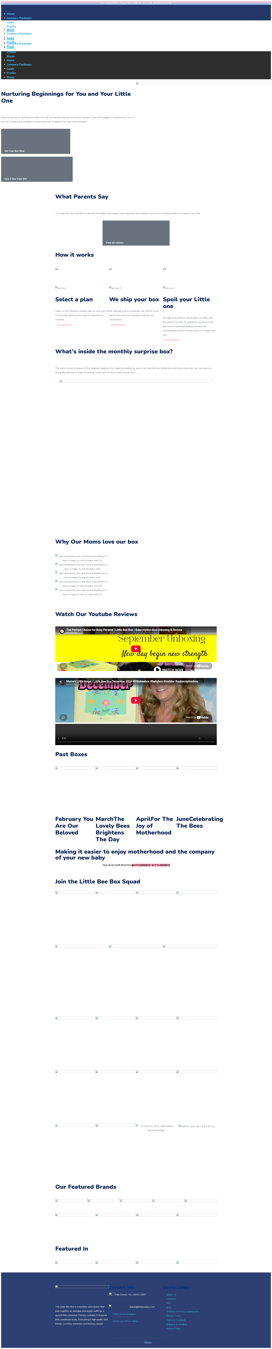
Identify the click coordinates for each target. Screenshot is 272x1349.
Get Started (64, 324)
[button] (35, 141)
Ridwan (148, 1342)
